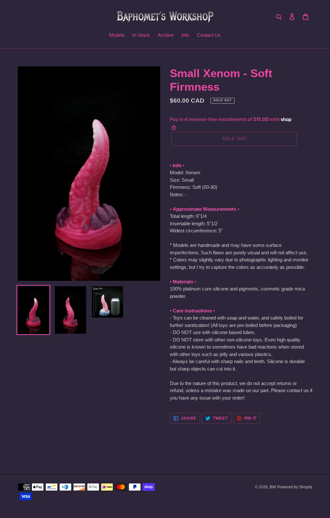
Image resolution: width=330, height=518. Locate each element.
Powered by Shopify (294, 487)
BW (273, 487)
